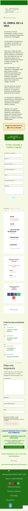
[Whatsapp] (18, 483)
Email (6, 158)
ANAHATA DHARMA (12, 356)
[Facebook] (12, 483)
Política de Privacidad (14, 487)
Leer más (12, 233)
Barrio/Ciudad (8, 164)
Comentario (7, 378)
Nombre (6, 397)
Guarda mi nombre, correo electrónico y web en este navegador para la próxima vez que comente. (14, 418)
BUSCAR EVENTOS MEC (13, 8)
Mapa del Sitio (10, 500)
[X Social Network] (12, 294)
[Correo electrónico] (13, 297)
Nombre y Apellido (9, 153)
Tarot (6, 210)
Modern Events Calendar (16, 362)
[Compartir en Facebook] (8, 294)
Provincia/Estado (9, 169)
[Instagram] (15, 483)
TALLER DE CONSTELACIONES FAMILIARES (14, 266)
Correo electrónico (9, 403)
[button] (14, 2)
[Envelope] (10, 483)
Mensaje (6, 186)
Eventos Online (16, 9)
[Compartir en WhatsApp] (18, 294)
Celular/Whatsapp (9, 180)
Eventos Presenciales (9, 10)
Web (5, 409)
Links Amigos (14, 495)
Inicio (6, 8)
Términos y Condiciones (14, 491)
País (5, 175)
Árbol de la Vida (14, 208)
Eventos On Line (8, 9)
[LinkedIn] (15, 294)
